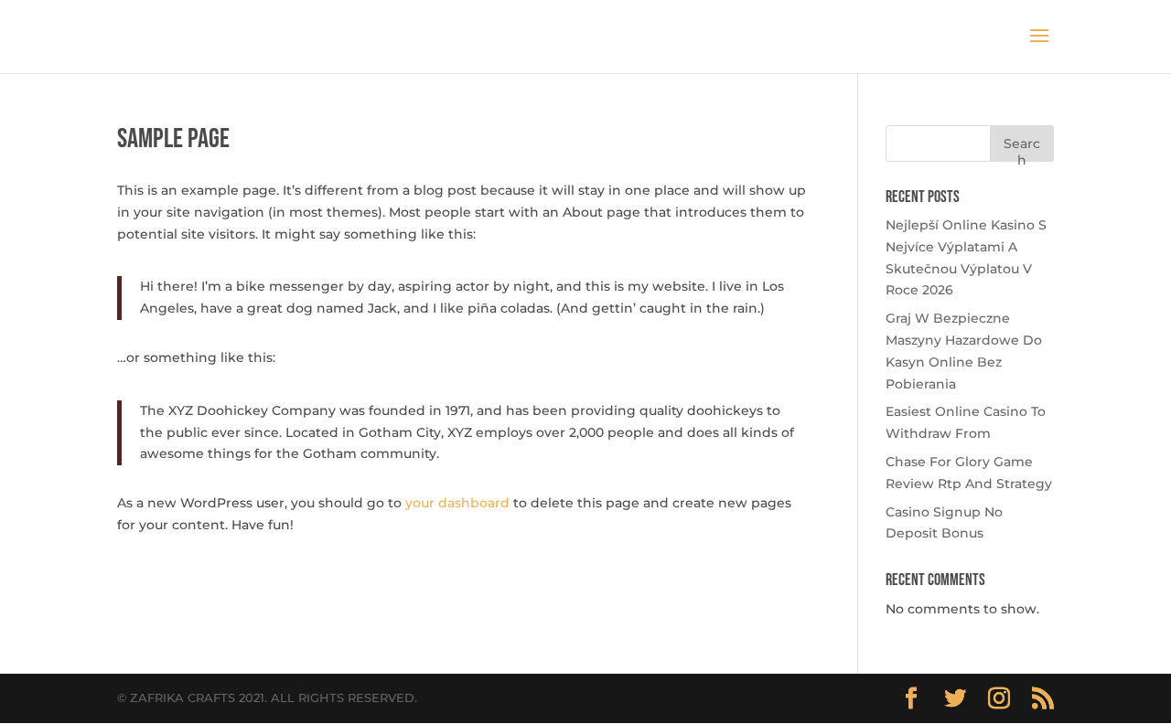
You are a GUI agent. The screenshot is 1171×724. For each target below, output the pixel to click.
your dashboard (457, 503)
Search (1022, 148)
